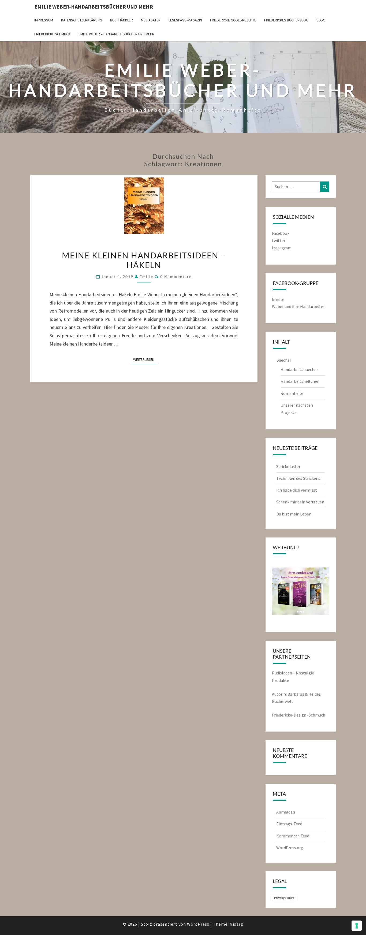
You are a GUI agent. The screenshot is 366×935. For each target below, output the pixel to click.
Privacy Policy (284, 898)
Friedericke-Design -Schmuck (298, 715)
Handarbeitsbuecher (299, 369)
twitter (278, 240)
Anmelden (285, 812)
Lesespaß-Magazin (185, 20)
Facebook (280, 233)
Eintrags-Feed (289, 823)
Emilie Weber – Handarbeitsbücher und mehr (116, 34)
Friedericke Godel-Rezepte (233, 20)
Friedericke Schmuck (52, 34)
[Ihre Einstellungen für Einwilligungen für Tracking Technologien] (357, 926)
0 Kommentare (176, 276)
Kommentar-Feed (292, 835)
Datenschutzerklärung (81, 20)
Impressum (43, 20)
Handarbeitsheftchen (300, 381)
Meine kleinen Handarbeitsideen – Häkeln (144, 260)
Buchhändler (121, 20)
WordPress (198, 924)
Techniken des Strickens (298, 478)
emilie (146, 276)
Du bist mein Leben (293, 514)
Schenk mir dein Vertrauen (300, 501)
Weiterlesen (145, 359)
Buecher (283, 360)
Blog (320, 20)
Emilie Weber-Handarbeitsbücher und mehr (93, 6)
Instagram (282, 247)
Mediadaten (150, 20)
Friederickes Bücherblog (286, 20)
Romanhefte (292, 393)
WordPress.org (289, 847)
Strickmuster (288, 466)
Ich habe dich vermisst (296, 490)
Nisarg (236, 924)
